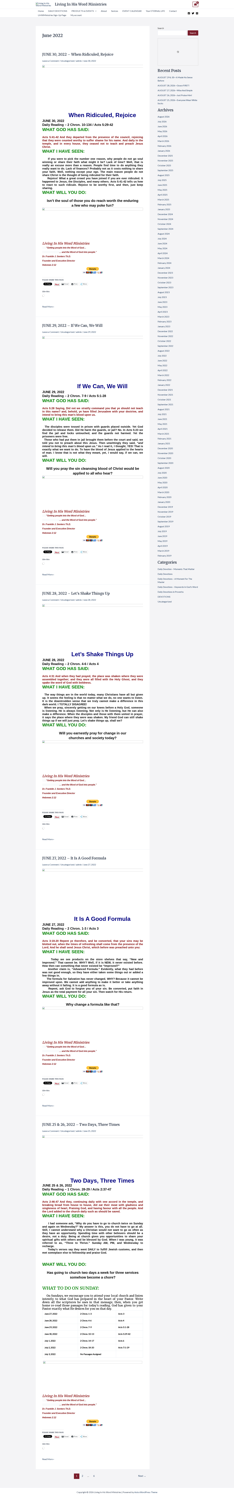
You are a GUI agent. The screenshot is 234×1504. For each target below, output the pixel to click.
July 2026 (162, 121)
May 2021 (162, 424)
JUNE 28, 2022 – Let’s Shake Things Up (76, 593)
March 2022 (163, 375)
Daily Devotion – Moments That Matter (176, 569)
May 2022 (162, 365)
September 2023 (165, 287)
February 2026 (164, 146)
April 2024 (163, 253)
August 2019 (164, 526)
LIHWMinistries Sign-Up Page (52, 15)
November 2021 (165, 394)
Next (142, 1475)
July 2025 (162, 180)
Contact (173, 11)
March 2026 (163, 141)
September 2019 (165, 521)
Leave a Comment (50, 60)
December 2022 (165, 331)
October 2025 (164, 165)
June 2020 (162, 477)
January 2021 (164, 443)
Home (41, 11)
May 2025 (162, 189)
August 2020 (164, 468)
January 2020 (164, 502)
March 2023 (163, 316)
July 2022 (162, 355)
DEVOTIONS (164, 596)
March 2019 (163, 550)
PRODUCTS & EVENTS (83, 11)
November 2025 (165, 160)
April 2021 (163, 428)
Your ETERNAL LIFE (155, 11)
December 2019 (165, 507)
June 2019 (162, 536)
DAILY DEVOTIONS (57, 11)
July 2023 (162, 297)
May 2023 (162, 307)
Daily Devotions (165, 574)
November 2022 (165, 336)
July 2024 (162, 238)
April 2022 (163, 370)
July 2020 (162, 472)
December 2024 (165, 214)
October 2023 (164, 282)
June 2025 (162, 185)
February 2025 (164, 204)
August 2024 (164, 233)
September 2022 (165, 346)
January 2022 (164, 385)
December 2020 (165, 448)
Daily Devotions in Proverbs (171, 591)
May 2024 (162, 248)
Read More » (48, 306)
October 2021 (164, 399)
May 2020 (162, 482)
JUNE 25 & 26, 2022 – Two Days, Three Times (81, 1124)
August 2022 (164, 350)
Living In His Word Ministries (81, 4)
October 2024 (164, 224)
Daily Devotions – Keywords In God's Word (178, 587)
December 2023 (165, 272)
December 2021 (165, 389)
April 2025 (163, 194)
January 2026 (164, 150)
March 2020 (163, 492)
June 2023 (162, 302)
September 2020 (165, 463)
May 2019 (162, 541)
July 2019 (162, 531)
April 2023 (163, 311)
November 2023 (165, 277)
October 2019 (164, 516)
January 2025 (164, 209)
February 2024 (164, 263)
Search (161, 28)
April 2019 (163, 546)
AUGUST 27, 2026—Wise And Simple (175, 90)
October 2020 (164, 458)
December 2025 (165, 155)
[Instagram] (197, 13)
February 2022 (164, 380)
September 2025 (165, 170)
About (104, 11)
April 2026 (163, 136)
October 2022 (164, 341)
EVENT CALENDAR (132, 11)
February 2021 (164, 438)
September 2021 (165, 404)
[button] (95, 11)
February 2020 (164, 497)
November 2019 (165, 511)
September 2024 (165, 228)
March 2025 (163, 199)
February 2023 (164, 321)
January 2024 (164, 268)
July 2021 (162, 414)
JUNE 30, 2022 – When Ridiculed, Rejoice (77, 54)
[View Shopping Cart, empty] (195, 4)
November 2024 (165, 219)
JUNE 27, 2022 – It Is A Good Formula (74, 858)
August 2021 (164, 409)
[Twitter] (193, 13)
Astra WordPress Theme (145, 1492)
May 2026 (162, 131)
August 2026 (164, 116)
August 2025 (164, 175)
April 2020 (163, 487)
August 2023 (164, 292)
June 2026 (162, 126)
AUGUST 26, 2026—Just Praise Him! (175, 95)
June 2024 (162, 243)
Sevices (114, 11)
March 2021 (163, 433)
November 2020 (165, 453)
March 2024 (163, 258)
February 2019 (164, 555)
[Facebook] (189, 13)
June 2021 (162, 419)
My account (76, 15)
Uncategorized (67, 60)
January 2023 (164, 326)
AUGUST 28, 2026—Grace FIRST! (173, 85)
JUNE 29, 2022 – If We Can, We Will (72, 325)
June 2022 (162, 360)
